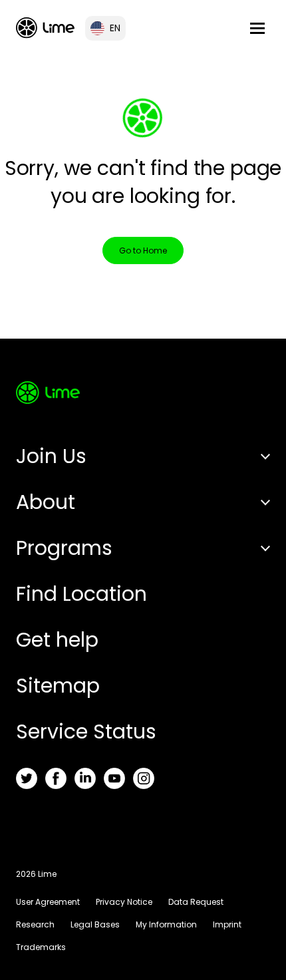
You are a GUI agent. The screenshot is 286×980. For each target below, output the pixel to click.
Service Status (86, 731)
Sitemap (58, 685)
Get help (57, 639)
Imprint (227, 924)
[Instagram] (143, 778)
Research (35, 924)
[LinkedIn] (85, 778)
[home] (45, 27)
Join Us (51, 456)
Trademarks (41, 947)
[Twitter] (26, 778)
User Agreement (48, 901)
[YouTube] (114, 778)
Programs (64, 548)
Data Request (195, 901)
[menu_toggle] (257, 28)
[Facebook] (56, 778)
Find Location (81, 593)
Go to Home (143, 250)
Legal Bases (95, 924)
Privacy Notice (124, 901)
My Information (166, 924)
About (45, 502)
